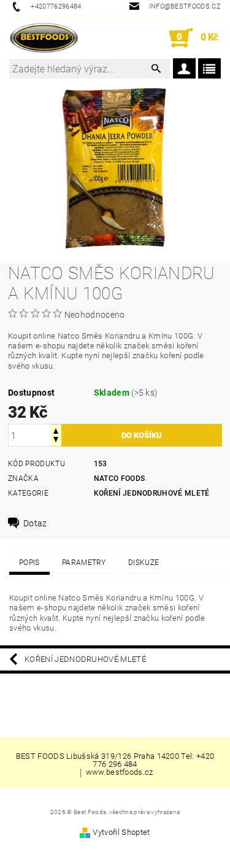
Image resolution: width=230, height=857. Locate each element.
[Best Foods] (44, 38)
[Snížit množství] (55, 441)
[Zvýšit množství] (55, 430)
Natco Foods (119, 478)
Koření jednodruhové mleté (152, 493)
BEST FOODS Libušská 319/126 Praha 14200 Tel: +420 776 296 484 (115, 760)
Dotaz (35, 523)
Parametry (84, 562)
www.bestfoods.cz (119, 772)
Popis (29, 562)
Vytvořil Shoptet (121, 832)
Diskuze (143, 562)
